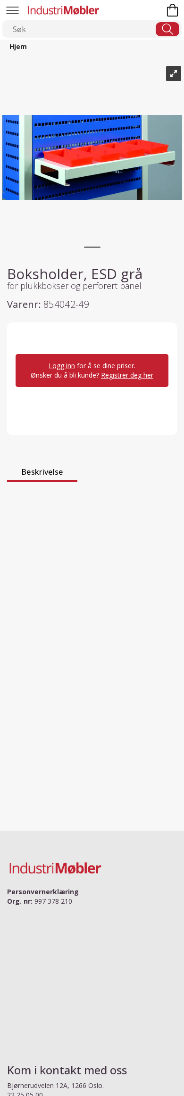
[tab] (42, 473)
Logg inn (62, 365)
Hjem (18, 46)
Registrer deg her (127, 375)
